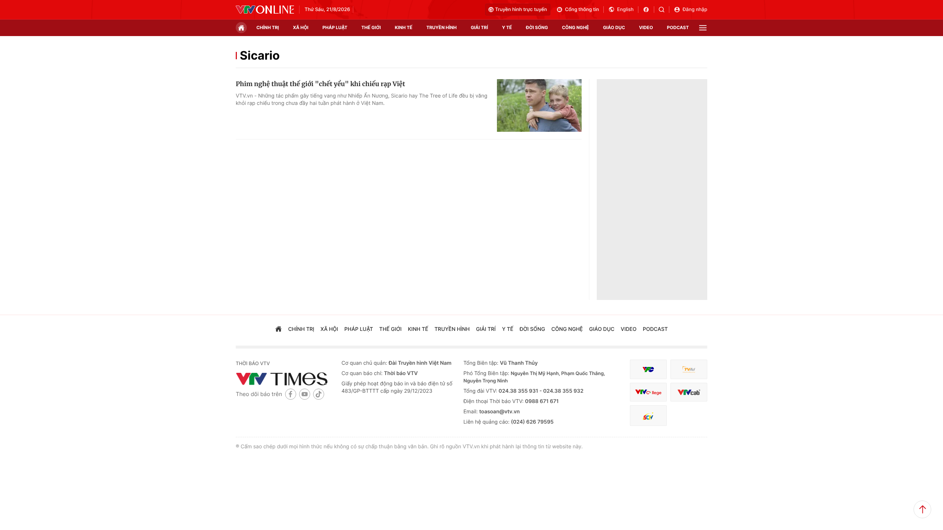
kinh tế (404, 27)
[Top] (922, 509)
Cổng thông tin (582, 10)
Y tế (507, 27)
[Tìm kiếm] (664, 9)
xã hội (300, 27)
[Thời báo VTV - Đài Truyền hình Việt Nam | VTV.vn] (265, 10)
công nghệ (575, 27)
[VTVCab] (688, 392)
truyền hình (441, 27)
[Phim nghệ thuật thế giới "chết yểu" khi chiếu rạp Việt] (539, 105)
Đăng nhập (695, 10)
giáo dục (614, 27)
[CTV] (648, 392)
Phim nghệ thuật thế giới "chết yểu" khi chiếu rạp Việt (320, 84)
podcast (678, 27)
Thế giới (371, 27)
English (625, 10)
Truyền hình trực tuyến (521, 10)
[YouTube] (304, 394)
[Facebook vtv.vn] (648, 9)
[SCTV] (648, 415)
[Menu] (702, 27)
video (646, 27)
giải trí (479, 27)
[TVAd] (688, 369)
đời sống (537, 27)
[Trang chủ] (241, 27)
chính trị (267, 27)
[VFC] (648, 369)
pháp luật (334, 27)
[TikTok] (318, 394)
